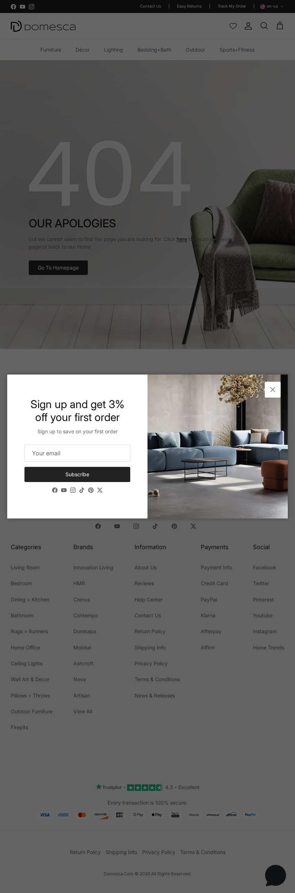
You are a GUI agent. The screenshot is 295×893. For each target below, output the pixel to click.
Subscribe (77, 474)
